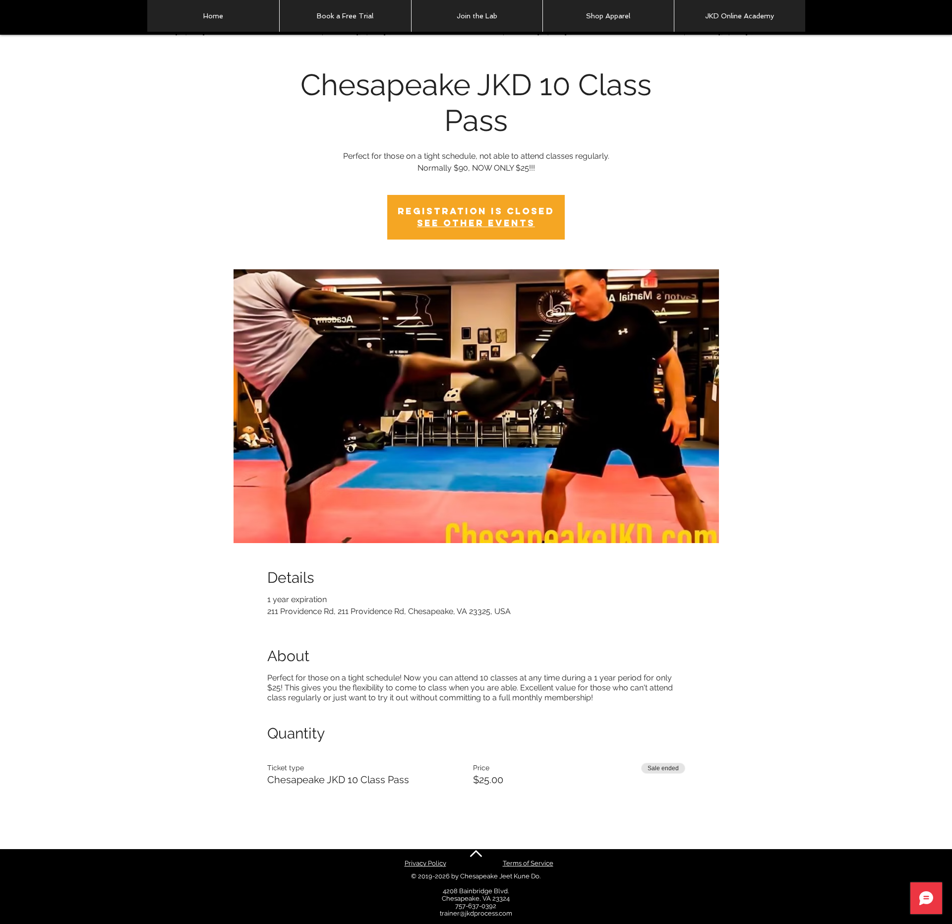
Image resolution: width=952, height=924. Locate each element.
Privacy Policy (425, 863)
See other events (476, 223)
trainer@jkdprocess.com (476, 913)
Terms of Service (528, 863)
